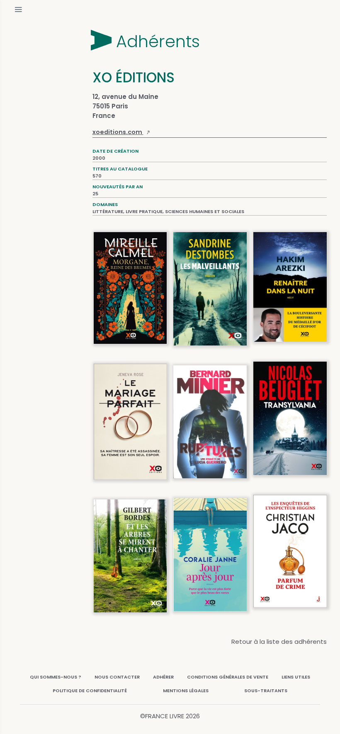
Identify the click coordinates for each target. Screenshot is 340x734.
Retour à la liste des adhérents (279, 641)
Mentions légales (186, 690)
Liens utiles (296, 677)
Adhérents (158, 41)
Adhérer (163, 677)
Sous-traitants (265, 690)
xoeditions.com (117, 132)
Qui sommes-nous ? (55, 677)
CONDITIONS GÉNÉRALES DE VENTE (227, 677)
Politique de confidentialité (90, 690)
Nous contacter (117, 677)
